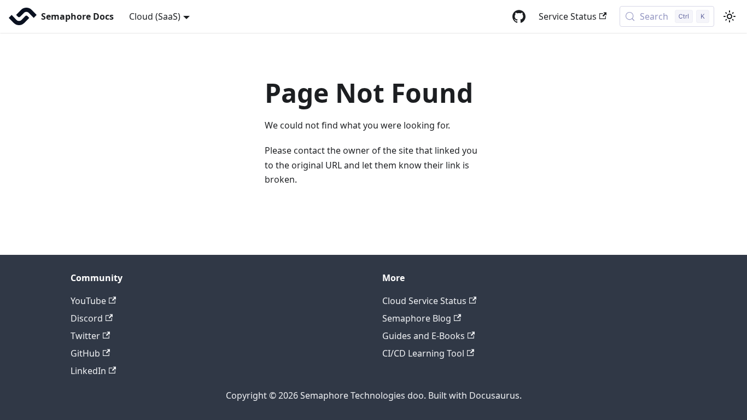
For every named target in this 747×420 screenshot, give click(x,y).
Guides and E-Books (423, 336)
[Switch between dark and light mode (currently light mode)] (729, 16)
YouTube (88, 301)
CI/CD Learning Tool (423, 353)
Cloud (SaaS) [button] (154, 16)
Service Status (568, 16)
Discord (87, 318)
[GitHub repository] (519, 16)
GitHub (85, 353)
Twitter (85, 336)
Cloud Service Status (424, 301)
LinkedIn (88, 371)
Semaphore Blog (416, 318)
